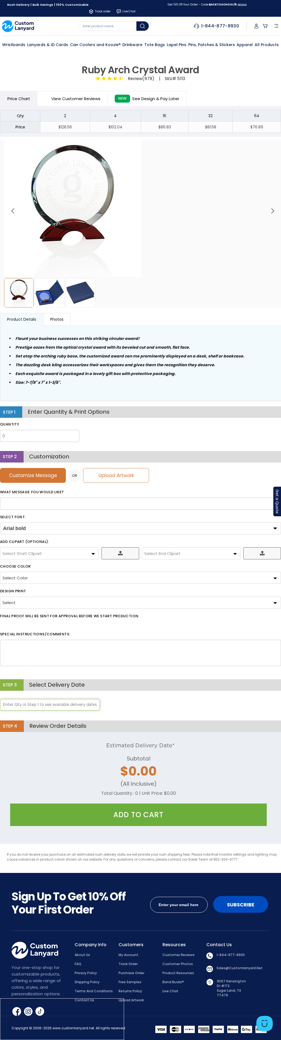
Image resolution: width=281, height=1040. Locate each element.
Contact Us (219, 945)
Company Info (90, 945)
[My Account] (256, 26)
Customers (131, 945)
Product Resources (178, 973)
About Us (82, 954)
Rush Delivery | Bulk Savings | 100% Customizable (48, 4)
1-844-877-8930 (231, 954)
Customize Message (33, 475)
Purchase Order (131, 973)
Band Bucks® (173, 982)
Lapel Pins (176, 44)
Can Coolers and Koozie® (95, 44)
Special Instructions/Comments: (35, 634)
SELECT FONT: (13, 517)
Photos (56, 319)
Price (18, 99)
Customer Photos (177, 964)
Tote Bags (154, 44)
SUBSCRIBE (240, 904)
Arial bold (14, 528)
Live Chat (170, 991)
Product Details (21, 319)
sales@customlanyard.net (240, 968)
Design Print (13, 591)
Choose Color (15, 566)
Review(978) (140, 78)
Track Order (128, 964)
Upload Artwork (116, 475)
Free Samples (130, 982)
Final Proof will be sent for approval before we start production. (69, 616)
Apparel (245, 44)
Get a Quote (277, 501)
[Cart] (265, 26)
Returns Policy (130, 991)
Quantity (9, 424)
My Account (128, 954)
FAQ (78, 964)
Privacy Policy (86, 973)
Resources (174, 945)
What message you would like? (32, 492)
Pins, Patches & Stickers (211, 44)
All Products (267, 44)
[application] (265, 1024)
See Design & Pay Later (148, 99)
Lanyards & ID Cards (47, 44)
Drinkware (132, 44)
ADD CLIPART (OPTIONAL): (24, 541)
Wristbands (13, 44)
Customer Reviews (178, 954)
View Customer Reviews (75, 99)
